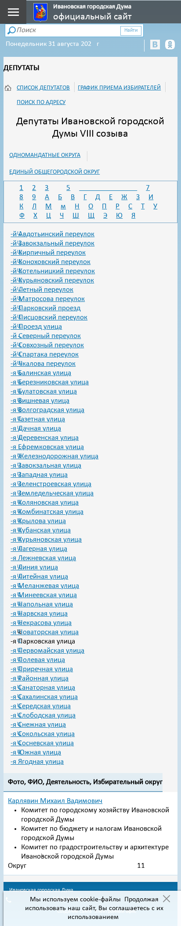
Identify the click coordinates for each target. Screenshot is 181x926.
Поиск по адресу (41, 102)
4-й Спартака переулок (45, 354)
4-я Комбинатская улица (47, 512)
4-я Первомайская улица (47, 651)
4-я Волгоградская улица (47, 410)
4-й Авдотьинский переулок (52, 234)
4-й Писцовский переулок (49, 317)
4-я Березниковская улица (50, 382)
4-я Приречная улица (42, 669)
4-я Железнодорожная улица (54, 456)
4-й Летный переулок (42, 290)
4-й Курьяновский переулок (52, 280)
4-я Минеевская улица (44, 595)
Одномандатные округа (44, 155)
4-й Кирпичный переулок (48, 253)
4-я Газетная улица (38, 419)
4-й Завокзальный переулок (52, 243)
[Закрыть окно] (166, 899)
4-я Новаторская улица (45, 632)
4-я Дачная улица (36, 428)
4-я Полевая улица (38, 660)
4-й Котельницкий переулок (53, 271)
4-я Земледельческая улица (52, 493)
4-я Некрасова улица (41, 623)
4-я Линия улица (34, 567)
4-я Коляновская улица (45, 502)
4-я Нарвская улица (39, 613)
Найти (131, 30)
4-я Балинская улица (41, 373)
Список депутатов (43, 88)
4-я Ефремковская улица (47, 447)
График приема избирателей (119, 88)
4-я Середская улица (41, 706)
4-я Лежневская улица (43, 558)
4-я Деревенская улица (45, 438)
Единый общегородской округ (54, 172)
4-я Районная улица (40, 678)
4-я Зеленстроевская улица (51, 484)
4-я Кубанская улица (41, 530)
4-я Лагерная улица (39, 549)
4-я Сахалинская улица (44, 697)
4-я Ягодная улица (37, 762)
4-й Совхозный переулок (47, 345)
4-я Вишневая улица (40, 401)
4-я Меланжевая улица (45, 586)
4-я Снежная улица (38, 725)
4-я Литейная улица (39, 576)
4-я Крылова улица (38, 521)
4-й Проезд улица (36, 327)
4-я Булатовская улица (44, 391)
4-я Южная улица (36, 752)
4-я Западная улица (39, 475)
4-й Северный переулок (46, 336)
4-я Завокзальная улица (46, 465)
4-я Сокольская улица (43, 734)
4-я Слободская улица (43, 715)
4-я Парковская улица (43, 641)
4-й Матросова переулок (48, 299)
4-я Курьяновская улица (46, 539)
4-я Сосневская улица (42, 743)
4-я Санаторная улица (43, 688)
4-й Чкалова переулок (43, 364)
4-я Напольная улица (42, 604)
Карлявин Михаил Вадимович (55, 801)
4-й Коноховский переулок (50, 262)
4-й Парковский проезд (45, 308)
